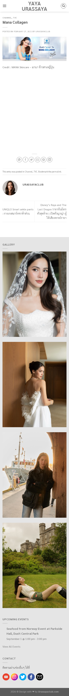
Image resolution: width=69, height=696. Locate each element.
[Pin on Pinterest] (43, 159)
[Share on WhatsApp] (19, 159)
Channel (7, 17)
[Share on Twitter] (31, 159)
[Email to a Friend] (37, 159)
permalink (56, 171)
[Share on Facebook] (25, 159)
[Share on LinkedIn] (49, 159)
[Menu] (5, 6)
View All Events (11, 646)
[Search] (63, 6)
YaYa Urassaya (34, 6)
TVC (15, 17)
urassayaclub (43, 31)
